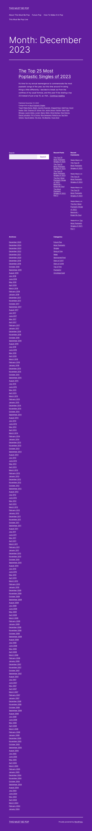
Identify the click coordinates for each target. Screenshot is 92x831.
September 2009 (15, 600)
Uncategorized (59, 273)
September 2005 (15, 748)
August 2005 (14, 751)
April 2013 (13, 467)
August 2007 (14, 677)
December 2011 (15, 516)
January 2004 (14, 809)
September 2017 (15, 307)
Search (11, 153)
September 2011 (15, 526)
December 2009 (15, 590)
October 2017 (14, 304)
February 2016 (14, 362)
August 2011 (13, 529)
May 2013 (12, 464)
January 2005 (14, 772)
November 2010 (15, 556)
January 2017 (14, 328)
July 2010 (12, 569)
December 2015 (15, 368)
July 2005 (12, 754)
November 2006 (15, 704)
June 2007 (13, 683)
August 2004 (14, 788)
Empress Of (32, 110)
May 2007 (13, 686)
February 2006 (14, 732)
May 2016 (12, 353)
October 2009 (14, 596)
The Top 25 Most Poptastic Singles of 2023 (59, 173)
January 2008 (14, 661)
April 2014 (13, 430)
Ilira (43, 110)
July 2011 (12, 532)
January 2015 (14, 402)
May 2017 (12, 319)
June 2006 (13, 720)
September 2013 (15, 452)
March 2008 (13, 655)
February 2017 (14, 325)
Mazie (43, 113)
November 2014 (15, 409)
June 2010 (13, 572)
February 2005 (14, 769)
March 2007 (13, 692)
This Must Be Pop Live (18, 19)
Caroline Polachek (44, 108)
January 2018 (14, 294)
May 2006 (13, 723)
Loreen (37, 113)
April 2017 (12, 322)
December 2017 (15, 298)
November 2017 (15, 301)
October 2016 (14, 338)
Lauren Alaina (29, 113)
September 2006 (15, 710)
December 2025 (15, 242)
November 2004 (15, 778)
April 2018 (13, 285)
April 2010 (13, 578)
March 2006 (13, 729)
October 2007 (14, 670)
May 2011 (12, 538)
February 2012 (14, 510)
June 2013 (13, 461)
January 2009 (14, 624)
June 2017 (13, 316)
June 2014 (13, 424)
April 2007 (13, 689)
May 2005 (13, 760)
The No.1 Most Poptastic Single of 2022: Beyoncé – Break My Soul (60, 182)
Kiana (63, 110)
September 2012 (15, 489)
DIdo (25, 110)
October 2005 (14, 744)
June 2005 (13, 757)
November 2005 (15, 741)
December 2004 (15, 775)
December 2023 (15, 248)
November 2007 (15, 667)
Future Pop (36, 15)
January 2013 (14, 476)
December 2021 (15, 254)
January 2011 (14, 550)
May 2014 (12, 427)
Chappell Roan (56, 108)
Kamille (58, 110)
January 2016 (14, 365)
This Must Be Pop (19, 8)
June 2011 (13, 535)
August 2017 (13, 310)
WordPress (78, 822)
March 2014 (13, 433)
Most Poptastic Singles (37, 105)
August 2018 (13, 273)
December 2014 (15, 405)
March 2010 (13, 581)
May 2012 (12, 501)
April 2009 (13, 615)
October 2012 (14, 486)
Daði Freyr (65, 108)
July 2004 (13, 791)
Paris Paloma (65, 113)
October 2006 (14, 707)
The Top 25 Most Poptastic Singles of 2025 (59, 160)
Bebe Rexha (28, 108)
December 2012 (15, 479)
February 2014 (14, 436)
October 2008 (14, 633)
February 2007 (14, 695)
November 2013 (15, 445)
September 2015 (15, 378)
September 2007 (15, 674)
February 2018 (14, 291)
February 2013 (14, 473)
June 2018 (13, 279)
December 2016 (15, 331)
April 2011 (12, 541)
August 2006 (14, 714)
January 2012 (14, 513)
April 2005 (13, 763)
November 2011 (15, 519)
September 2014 (15, 415)
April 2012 (13, 504)
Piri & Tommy (35, 115)
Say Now (64, 115)
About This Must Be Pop (19, 15)
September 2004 (15, 784)
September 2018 (15, 270)
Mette (48, 113)
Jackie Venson (50, 110)
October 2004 (14, 781)
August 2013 (13, 455)
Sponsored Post (60, 258)
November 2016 (15, 335)
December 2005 (15, 738)
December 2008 (15, 627)
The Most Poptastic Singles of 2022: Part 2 (60, 192)
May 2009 (13, 612)
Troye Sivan (55, 118)
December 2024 (15, 245)
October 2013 (14, 449)
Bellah (35, 108)
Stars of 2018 (59, 264)
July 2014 (12, 421)
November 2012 (15, 482)
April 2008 (13, 652)
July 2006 (12, 717)
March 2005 (13, 766)
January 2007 (14, 698)
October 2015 (14, 375)
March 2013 (13, 470)
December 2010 (15, 553)
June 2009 (13, 609)
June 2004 (13, 794)
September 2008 (15, 637)
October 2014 (14, 412)
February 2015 (14, 399)
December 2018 (15, 264)
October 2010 (14, 559)
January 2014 (14, 439)
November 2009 (15, 593)
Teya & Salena (29, 118)
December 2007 (15, 664)
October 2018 (14, 267)
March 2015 (13, 396)
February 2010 (14, 584)
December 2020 (15, 258)
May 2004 (13, 797)
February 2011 (14, 547)
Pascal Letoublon (24, 115)
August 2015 (13, 381)
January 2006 (14, 735)
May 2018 (12, 282)
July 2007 (12, 680)
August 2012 (13, 492)
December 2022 (15, 251)
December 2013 (15, 442)
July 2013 (12, 458)
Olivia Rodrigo (55, 113)
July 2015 (12, 384)
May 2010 (12, 575)
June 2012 (13, 498)
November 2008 (15, 630)
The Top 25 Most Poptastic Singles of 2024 (59, 166)
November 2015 (15, 372)
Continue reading (57, 96)
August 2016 (13, 344)
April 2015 (13, 393)
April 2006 (13, 726)
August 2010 (13, 566)
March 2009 (13, 618)
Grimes (39, 110)
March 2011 (13, 544)
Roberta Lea (56, 115)
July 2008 (12, 643)
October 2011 (14, 523)
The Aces (38, 118)
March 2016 (13, 359)
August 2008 (14, 640)
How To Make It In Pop (53, 15)
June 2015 (13, 387)
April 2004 (13, 800)
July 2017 (12, 313)
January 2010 (14, 587)
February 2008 (14, 658)
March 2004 (13, 803)
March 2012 (13, 507)
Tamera (21, 118)
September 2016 (15, 341)
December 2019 (15, 261)
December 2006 (15, 701)
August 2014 (14, 418)
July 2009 (12, 606)
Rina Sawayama (46, 115)
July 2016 (12, 347)
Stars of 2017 (59, 261)
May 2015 (12, 390)
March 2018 (13, 288)
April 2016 (13, 356)
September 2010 (15, 563)
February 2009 (14, 621)
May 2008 (13, 649)
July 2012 (12, 495)
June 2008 (13, 646)
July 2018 (12, 276)
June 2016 (13, 350)
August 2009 (14, 603)
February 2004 (14, 806)
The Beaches (46, 118)
